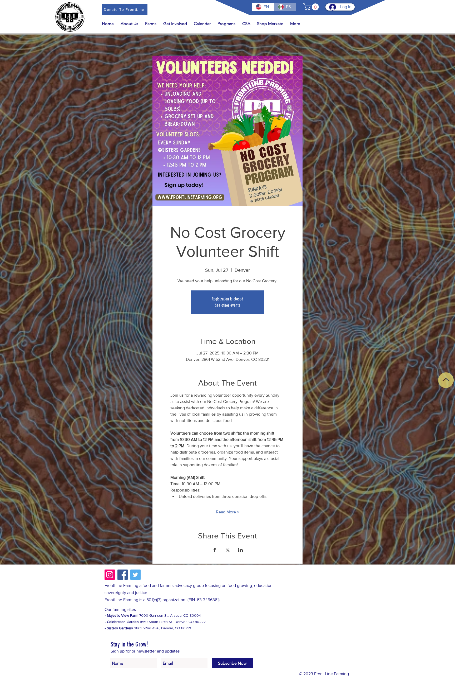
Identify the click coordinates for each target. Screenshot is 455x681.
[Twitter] (135, 575)
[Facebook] (122, 575)
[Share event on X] (227, 550)
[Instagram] (110, 575)
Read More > (227, 512)
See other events (227, 305)
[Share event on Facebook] (214, 550)
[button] (311, 7)
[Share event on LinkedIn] (240, 550)
